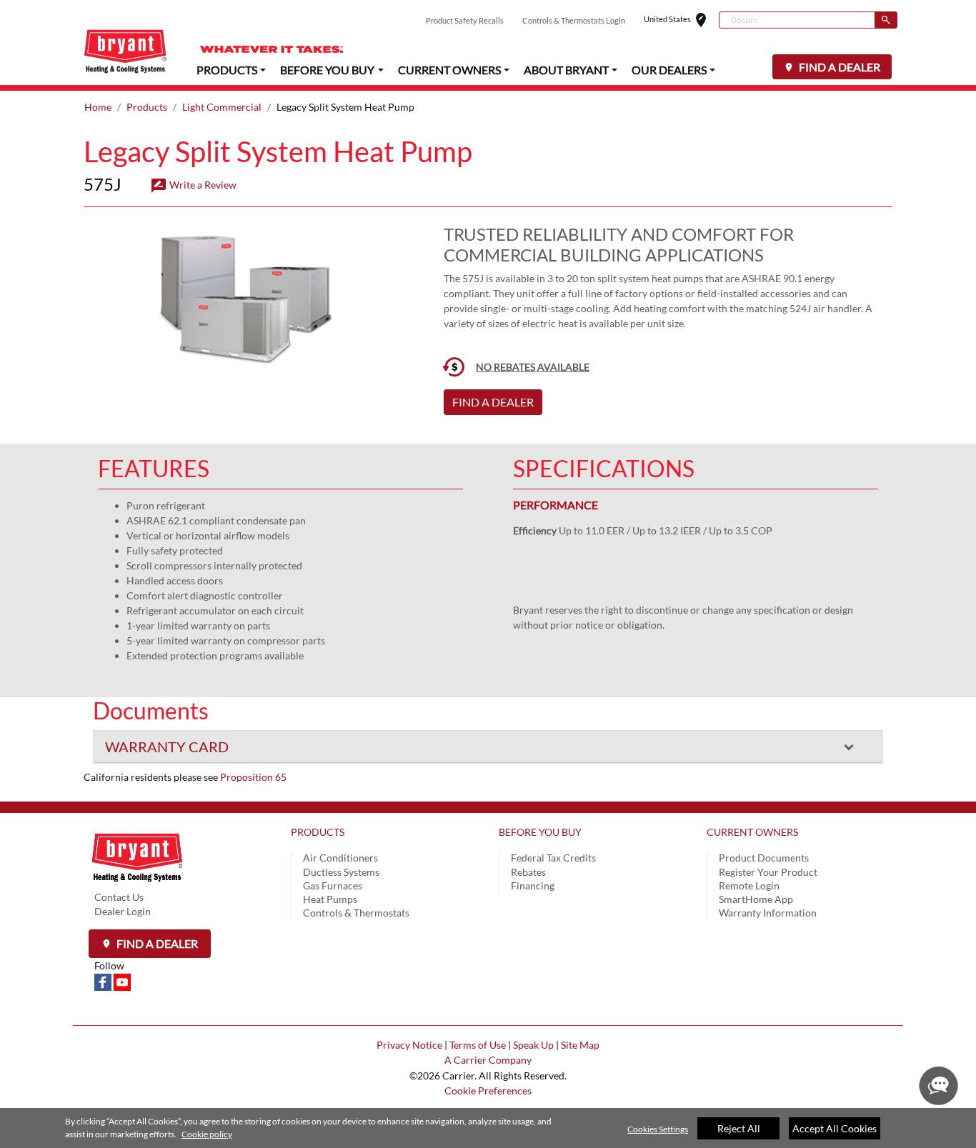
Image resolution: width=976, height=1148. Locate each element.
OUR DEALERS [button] (669, 69)
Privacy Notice (409, 1045)
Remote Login (749, 885)
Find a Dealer (156, 943)
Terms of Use (477, 1045)
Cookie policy (206, 1134)
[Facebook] (104, 980)
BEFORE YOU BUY (540, 832)
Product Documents (764, 858)
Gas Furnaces (332, 885)
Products (146, 107)
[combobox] (797, 20)
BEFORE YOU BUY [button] (327, 69)
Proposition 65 (253, 777)
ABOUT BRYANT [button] (566, 69)
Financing (532, 885)
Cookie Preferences (488, 1090)
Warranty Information (768, 913)
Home (97, 107)
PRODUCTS (317, 832)
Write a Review (193, 185)
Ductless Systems (341, 872)
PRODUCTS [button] (226, 69)
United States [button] (681, 20)
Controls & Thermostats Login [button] (573, 20)
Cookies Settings (657, 1129)
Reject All (738, 1128)
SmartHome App (756, 899)
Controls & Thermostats (356, 913)
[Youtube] (122, 980)
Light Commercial (222, 107)
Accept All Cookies (834, 1128)
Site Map (580, 1045)
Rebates (528, 872)
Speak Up (533, 1045)
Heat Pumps (330, 899)
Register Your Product (768, 872)
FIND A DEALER (838, 67)
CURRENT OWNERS (752, 832)
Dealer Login (122, 911)
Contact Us (119, 897)
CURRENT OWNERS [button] (449, 69)
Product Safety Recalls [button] (465, 20)
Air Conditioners (340, 858)
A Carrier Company (488, 1060)
